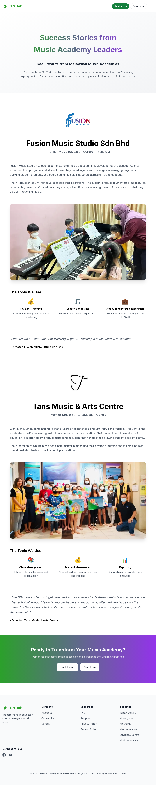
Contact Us (120, 6)
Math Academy (128, 729)
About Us (47, 712)
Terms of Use (88, 729)
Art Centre (125, 723)
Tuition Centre (127, 712)
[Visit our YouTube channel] (10, 755)
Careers (46, 723)
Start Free (90, 667)
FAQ (82, 712)
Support (85, 718)
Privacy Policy (88, 723)
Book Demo (139, 6)
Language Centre (129, 734)
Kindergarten (126, 718)
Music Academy (128, 740)
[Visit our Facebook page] (4, 755)
